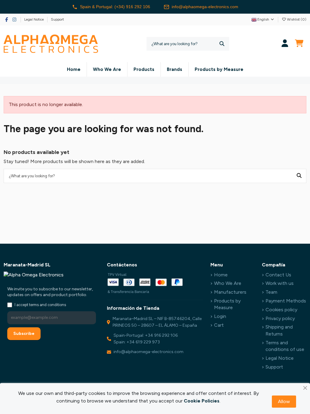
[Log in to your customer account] (285, 44)
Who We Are (227, 283)
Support (57, 19)
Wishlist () (296, 19)
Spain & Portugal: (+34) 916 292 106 (115, 6)
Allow (284, 401)
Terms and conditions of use (284, 346)
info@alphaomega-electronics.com (205, 6)
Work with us (279, 283)
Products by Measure (227, 304)
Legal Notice (34, 19)
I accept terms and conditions (40, 304)
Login (220, 316)
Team (271, 292)
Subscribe (24, 333)
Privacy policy (280, 318)
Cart (219, 325)
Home (221, 275)
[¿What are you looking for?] (222, 44)
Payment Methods (285, 301)
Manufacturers (230, 292)
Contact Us (278, 275)
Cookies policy (281, 309)
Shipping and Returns (279, 330)
